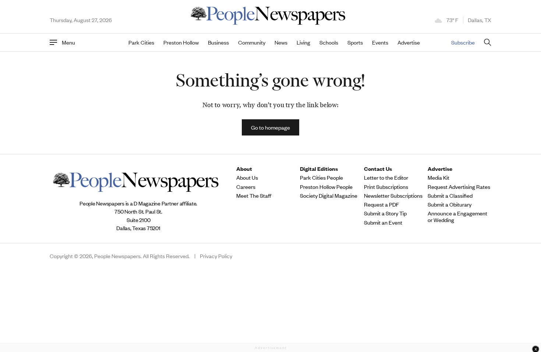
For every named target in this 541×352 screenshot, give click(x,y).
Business (218, 42)
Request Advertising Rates (459, 186)
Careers (245, 186)
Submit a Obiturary (449, 204)
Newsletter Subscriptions (393, 195)
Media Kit (438, 177)
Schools (328, 42)
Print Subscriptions (386, 186)
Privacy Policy (216, 256)
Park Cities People (321, 177)
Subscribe (463, 42)
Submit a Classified (450, 195)
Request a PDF (381, 204)
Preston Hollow (181, 42)
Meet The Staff (253, 195)
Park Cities (141, 42)
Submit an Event (383, 222)
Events (380, 42)
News (281, 42)
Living (303, 42)
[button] (270, 127)
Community (251, 42)
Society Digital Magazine (328, 195)
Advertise (408, 42)
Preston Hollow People (326, 186)
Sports (355, 42)
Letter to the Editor (386, 177)
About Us (247, 177)
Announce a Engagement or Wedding (457, 216)
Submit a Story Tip (385, 213)
